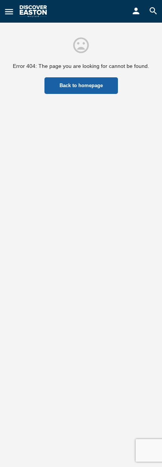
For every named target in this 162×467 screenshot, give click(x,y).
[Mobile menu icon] (9, 11)
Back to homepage (81, 85)
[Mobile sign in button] (136, 11)
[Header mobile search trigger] (153, 11)
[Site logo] (34, 11)
